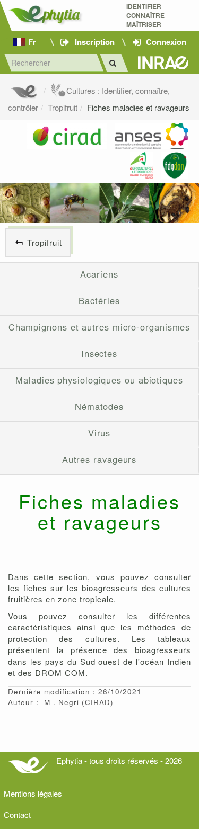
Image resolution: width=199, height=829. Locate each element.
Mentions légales (33, 793)
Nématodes (99, 406)
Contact (17, 814)
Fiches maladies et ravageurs (138, 107)
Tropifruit (62, 107)
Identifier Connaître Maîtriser (145, 15)
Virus (99, 432)
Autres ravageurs (99, 459)
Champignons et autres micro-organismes (99, 326)
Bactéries (99, 300)
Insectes (99, 353)
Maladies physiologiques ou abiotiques (99, 379)
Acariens (99, 274)
